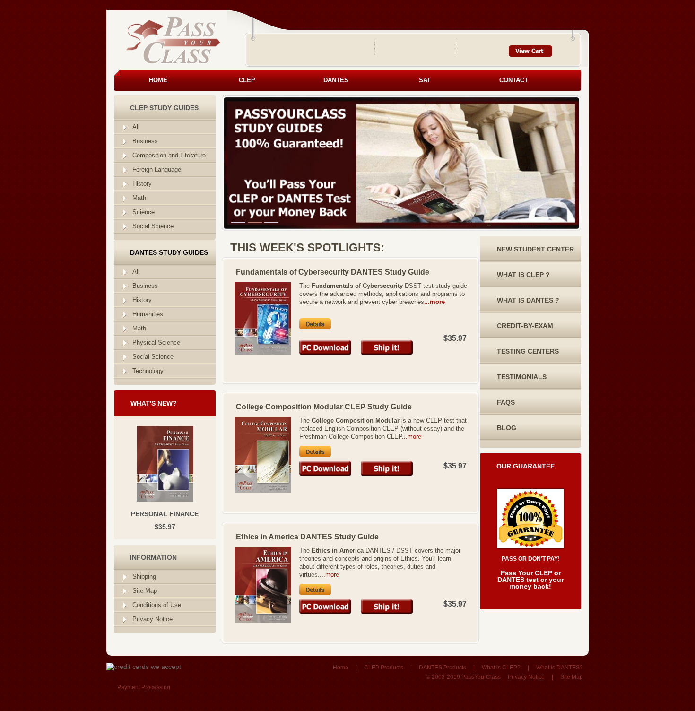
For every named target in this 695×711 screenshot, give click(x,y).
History (142, 183)
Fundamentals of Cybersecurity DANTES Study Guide (332, 272)
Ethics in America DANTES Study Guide (307, 537)
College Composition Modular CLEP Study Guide (324, 407)
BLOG (506, 428)
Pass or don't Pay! (531, 558)
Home (340, 667)
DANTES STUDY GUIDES (169, 252)
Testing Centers (528, 351)
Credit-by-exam (525, 325)
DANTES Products (442, 667)
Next (415, 99)
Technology (148, 370)
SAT (425, 80)
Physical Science (156, 342)
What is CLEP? (501, 667)
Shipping (144, 576)
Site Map (144, 590)
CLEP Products (383, 667)
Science (143, 212)
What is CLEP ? (523, 274)
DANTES (335, 80)
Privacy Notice (152, 619)
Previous (235, 99)
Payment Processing (143, 687)
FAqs (506, 402)
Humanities (147, 314)
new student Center (535, 249)
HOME (158, 80)
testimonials (522, 377)
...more (434, 301)
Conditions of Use (156, 604)
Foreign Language (156, 169)
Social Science (153, 226)
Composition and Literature (169, 155)
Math (139, 197)
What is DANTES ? (528, 300)
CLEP (247, 80)
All (135, 126)
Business (145, 141)
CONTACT (513, 80)
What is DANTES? (559, 667)
